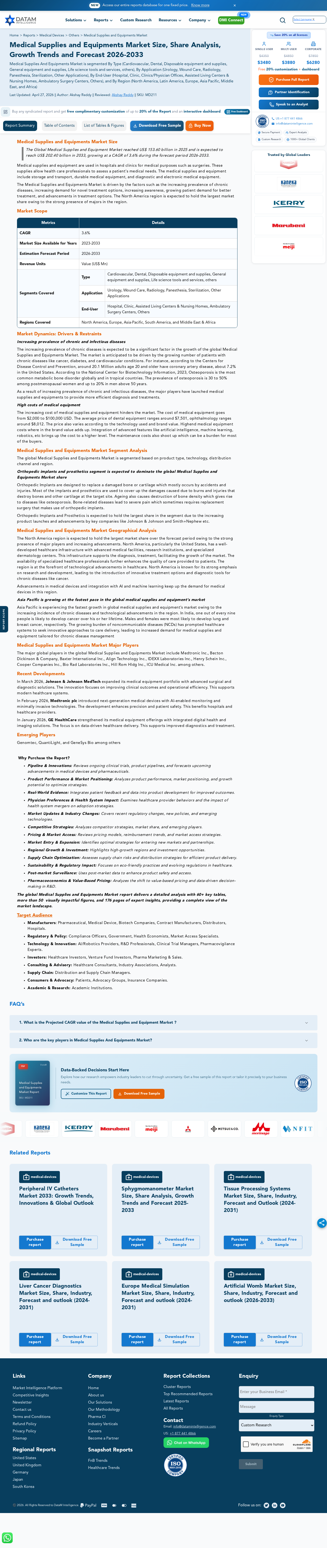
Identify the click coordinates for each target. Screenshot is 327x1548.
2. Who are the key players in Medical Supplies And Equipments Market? (85, 1040)
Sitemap (20, 1438)
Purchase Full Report (292, 79)
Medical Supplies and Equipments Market (115, 35)
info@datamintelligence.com (294, 123)
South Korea (23, 1487)
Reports (29, 35)
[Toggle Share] (322, 1223)
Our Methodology (104, 1410)
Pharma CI (97, 1417)
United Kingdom (27, 1465)
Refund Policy (24, 1424)
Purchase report (35, 1242)
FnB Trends (97, 1461)
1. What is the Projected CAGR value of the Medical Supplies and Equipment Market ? (97, 1023)
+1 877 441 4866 (183, 1433)
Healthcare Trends (104, 1468)
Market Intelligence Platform (37, 1388)
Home (14, 35)
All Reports (173, 1409)
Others (74, 35)
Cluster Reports (177, 1387)
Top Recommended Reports (188, 1394)
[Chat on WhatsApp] (186, 1443)
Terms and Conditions (32, 1417)
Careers (94, 1431)
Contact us (22, 1410)
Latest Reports (176, 1401)
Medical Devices (51, 35)
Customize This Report (88, 1093)
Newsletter (22, 1403)
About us (96, 1395)
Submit (251, 1464)
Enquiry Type (277, 1416)
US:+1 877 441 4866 (289, 118)
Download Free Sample (141, 1093)
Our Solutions (100, 1403)
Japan (18, 1480)
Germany (20, 1472)
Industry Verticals (103, 1424)
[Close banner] (235, 5)
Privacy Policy (24, 1431)
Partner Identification (292, 92)
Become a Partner (103, 1438)
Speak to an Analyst (292, 104)
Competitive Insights (31, 1395)
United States (24, 1458)
